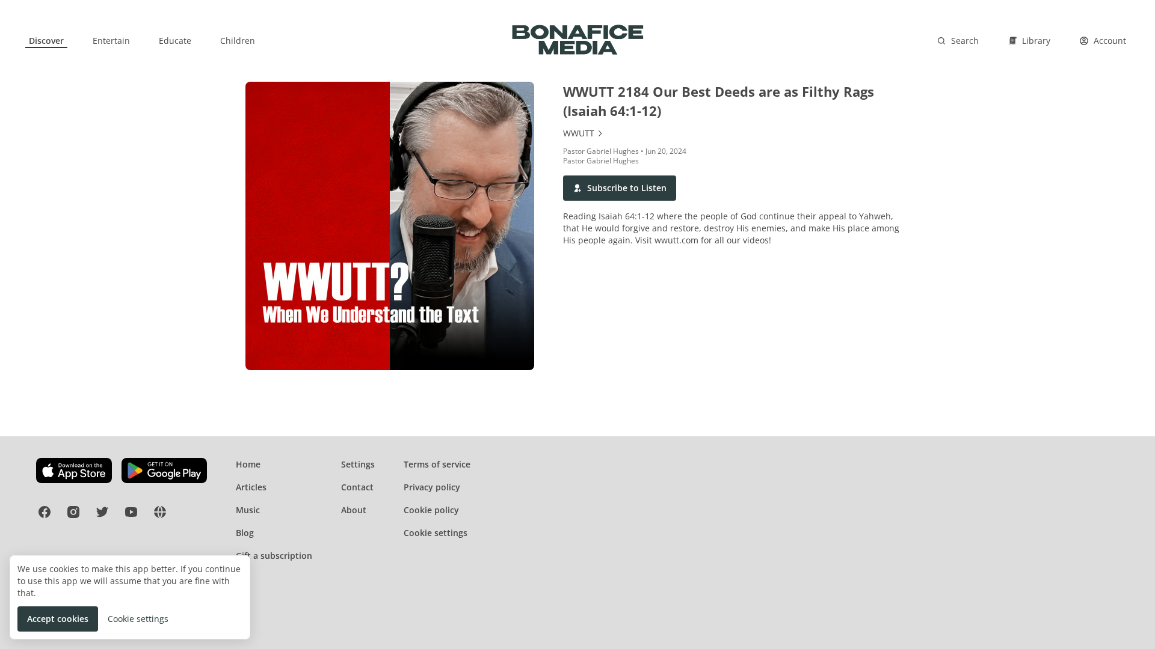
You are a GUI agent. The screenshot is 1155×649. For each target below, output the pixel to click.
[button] (619, 188)
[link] (46, 40)
